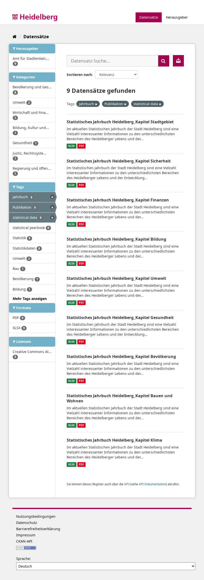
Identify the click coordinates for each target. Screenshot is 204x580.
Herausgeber (177, 17)
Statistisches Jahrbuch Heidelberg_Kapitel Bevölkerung (121, 356)
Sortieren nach (79, 74)
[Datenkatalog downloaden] (178, 60)
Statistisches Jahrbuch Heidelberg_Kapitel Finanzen (118, 200)
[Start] (14, 36)
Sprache (23, 558)
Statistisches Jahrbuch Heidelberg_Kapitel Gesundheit (120, 317)
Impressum (25, 535)
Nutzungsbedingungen (35, 516)
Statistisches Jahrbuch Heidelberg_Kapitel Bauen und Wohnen (119, 398)
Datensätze (148, 17)
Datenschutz (26, 522)
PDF (81, 146)
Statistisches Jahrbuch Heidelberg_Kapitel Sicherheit (119, 161)
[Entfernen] (96, 104)
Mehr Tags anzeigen (30, 298)
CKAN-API (24, 541)
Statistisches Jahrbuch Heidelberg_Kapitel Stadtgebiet (120, 122)
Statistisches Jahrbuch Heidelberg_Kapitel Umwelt (116, 278)
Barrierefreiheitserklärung (38, 528)
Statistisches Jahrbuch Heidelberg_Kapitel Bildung (116, 239)
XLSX (71, 146)
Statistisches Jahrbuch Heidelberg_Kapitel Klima (114, 440)
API (126, 484)
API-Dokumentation (152, 484)
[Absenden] (163, 61)
